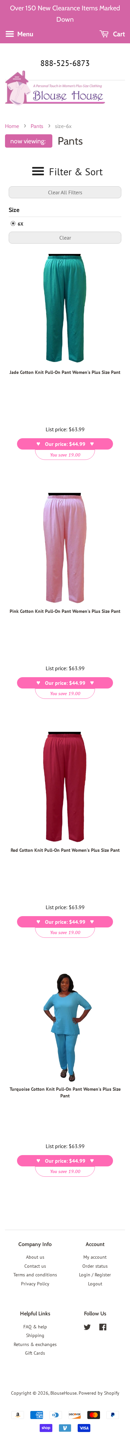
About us (35, 1257)
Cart (118, 34)
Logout (95, 1284)
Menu (24, 34)
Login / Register (95, 1275)
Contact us (35, 1266)
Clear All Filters (65, 192)
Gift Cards (35, 1353)
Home (12, 126)
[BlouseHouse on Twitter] (87, 1328)
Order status (95, 1266)
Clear (65, 237)
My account (95, 1257)
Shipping (35, 1335)
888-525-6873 (65, 63)
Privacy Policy (35, 1284)
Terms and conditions (35, 1275)
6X (19, 224)
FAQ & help (35, 1327)
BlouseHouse (63, 1393)
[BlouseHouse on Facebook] (103, 1328)
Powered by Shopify (99, 1393)
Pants (37, 126)
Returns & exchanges (35, 1344)
